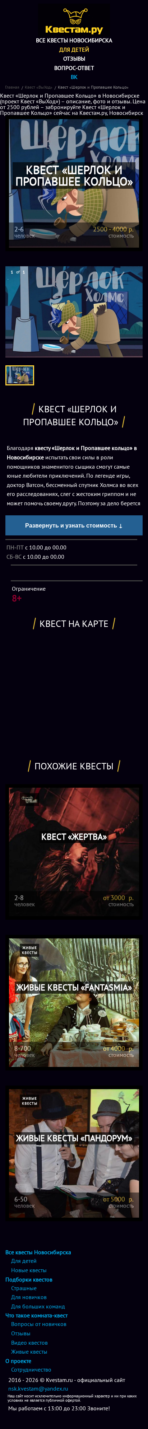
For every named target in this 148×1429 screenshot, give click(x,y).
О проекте (18, 1360)
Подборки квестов (28, 1279)
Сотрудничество (31, 1369)
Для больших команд (38, 1306)
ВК (74, 76)
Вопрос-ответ (74, 67)
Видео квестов (29, 1342)
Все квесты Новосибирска (74, 40)
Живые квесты (29, 1351)
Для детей (74, 49)
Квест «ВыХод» (38, 87)
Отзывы (74, 58)
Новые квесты (29, 1270)
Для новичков (29, 1297)
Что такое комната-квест (36, 1315)
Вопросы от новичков (38, 1323)
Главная (12, 87)
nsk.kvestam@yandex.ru (38, 1388)
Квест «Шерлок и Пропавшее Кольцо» (93, 87)
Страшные (24, 1288)
